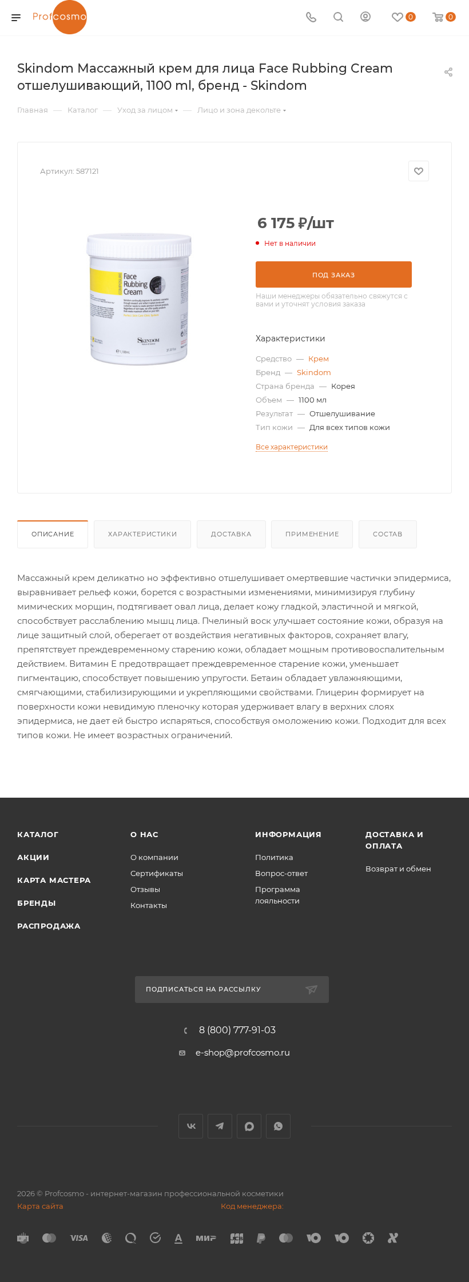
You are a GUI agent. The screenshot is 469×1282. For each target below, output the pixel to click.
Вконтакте (190, 1126)
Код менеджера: (252, 1206)
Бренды (36, 902)
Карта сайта (40, 1206)
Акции (33, 857)
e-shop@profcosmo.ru (243, 1052)
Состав (388, 534)
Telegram (220, 1126)
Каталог (38, 834)
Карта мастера (53, 880)
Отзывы (145, 889)
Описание (52, 534)
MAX (249, 1126)
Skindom (314, 372)
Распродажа (49, 925)
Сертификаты (156, 873)
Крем (318, 358)
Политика (274, 857)
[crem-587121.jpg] (139, 293)
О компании (154, 857)
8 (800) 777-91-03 (237, 1030)
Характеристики (142, 534)
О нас (144, 834)
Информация (288, 834)
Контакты (148, 905)
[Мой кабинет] (365, 18)
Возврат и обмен (398, 868)
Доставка (231, 534)
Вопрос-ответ (281, 873)
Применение (312, 534)
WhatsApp (278, 1126)
